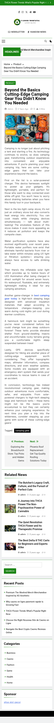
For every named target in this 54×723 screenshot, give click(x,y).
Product (10, 83)
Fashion (10, 665)
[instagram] (22, 12)
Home (10, 682)
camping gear (22, 430)
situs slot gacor (12, 702)
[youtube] (34, 12)
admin (10, 108)
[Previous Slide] (46, 2)
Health (10, 677)
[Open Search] (45, 41)
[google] (30, 12)
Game (9, 670)
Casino (10, 659)
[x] (26, 12)
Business (11, 653)
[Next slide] (50, 2)
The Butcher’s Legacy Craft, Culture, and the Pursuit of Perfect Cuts (33, 486)
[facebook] (19, 12)
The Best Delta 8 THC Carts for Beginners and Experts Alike (33, 544)
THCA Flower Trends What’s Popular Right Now (24, 3)
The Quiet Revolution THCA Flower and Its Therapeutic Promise (30, 526)
